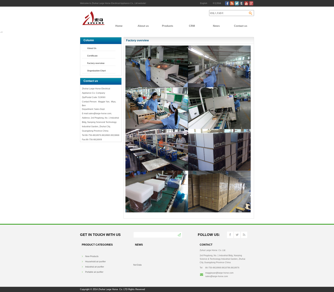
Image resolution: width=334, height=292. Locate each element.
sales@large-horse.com (216, 276)
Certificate (92, 56)
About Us (91, 48)
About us (143, 25)
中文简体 (217, 3)
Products (167, 25)
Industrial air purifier (94, 267)
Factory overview (95, 63)
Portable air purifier (94, 272)
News (216, 25)
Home (118, 25)
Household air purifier (95, 261)
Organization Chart (96, 71)
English (203, 3)
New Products (91, 256)
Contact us (240, 25)
